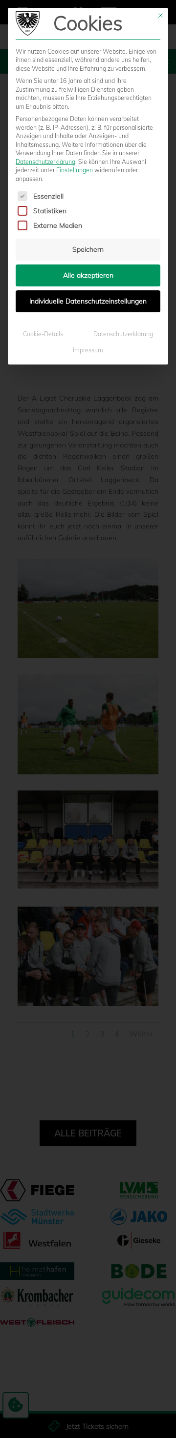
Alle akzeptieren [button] (88, 275)
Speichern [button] (88, 249)
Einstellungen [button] (74, 170)
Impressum (88, 350)
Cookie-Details (43, 334)
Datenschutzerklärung (45, 161)
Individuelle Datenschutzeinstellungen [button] (88, 301)
